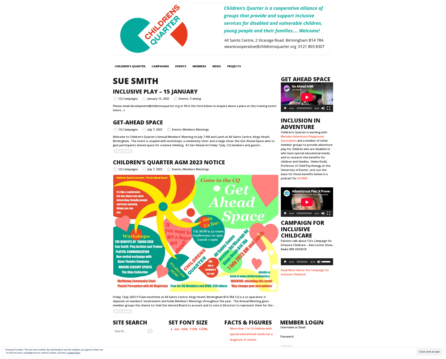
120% (203, 329)
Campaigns (160, 66)
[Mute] (323, 108)
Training (195, 99)
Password (287, 336)
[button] (221, 29)
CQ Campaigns (128, 99)
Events (180, 66)
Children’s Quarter (130, 66)
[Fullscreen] (328, 108)
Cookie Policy (73, 352)
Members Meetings (196, 129)
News (216, 66)
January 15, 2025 (158, 99)
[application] (307, 97)
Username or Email (292, 327)
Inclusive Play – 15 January (155, 91)
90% (176, 329)
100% (184, 329)
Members (199, 66)
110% (193, 329)
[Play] (285, 108)
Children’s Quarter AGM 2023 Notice (169, 162)
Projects (234, 66)
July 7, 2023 (155, 129)
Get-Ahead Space (138, 122)
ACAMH (302, 178)
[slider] (326, 261)
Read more (124, 151)
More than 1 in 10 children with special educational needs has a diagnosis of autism (251, 334)
